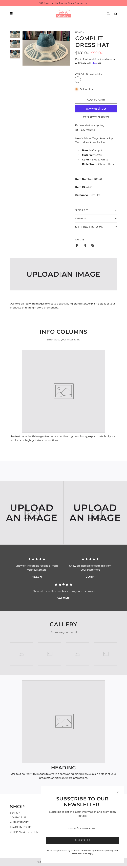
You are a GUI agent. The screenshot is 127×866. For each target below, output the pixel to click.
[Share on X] (84, 246)
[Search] (108, 13)
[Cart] (115, 13)
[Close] (117, 792)
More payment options (96, 116)
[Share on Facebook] (77, 246)
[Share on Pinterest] (92, 246)
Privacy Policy (106, 850)
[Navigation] (11, 13)
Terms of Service (79, 853)
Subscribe (82, 840)
